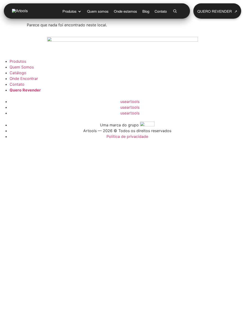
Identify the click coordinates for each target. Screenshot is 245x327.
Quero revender (217, 11)
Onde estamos (125, 11)
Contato (161, 11)
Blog (145, 11)
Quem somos (98, 11)
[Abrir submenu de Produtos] (79, 11)
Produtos (69, 11)
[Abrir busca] (175, 11)
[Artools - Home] (34, 11)
